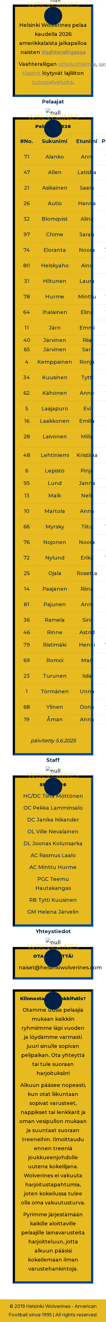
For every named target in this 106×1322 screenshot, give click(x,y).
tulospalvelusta (52, 82)
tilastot (31, 73)
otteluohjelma (77, 64)
